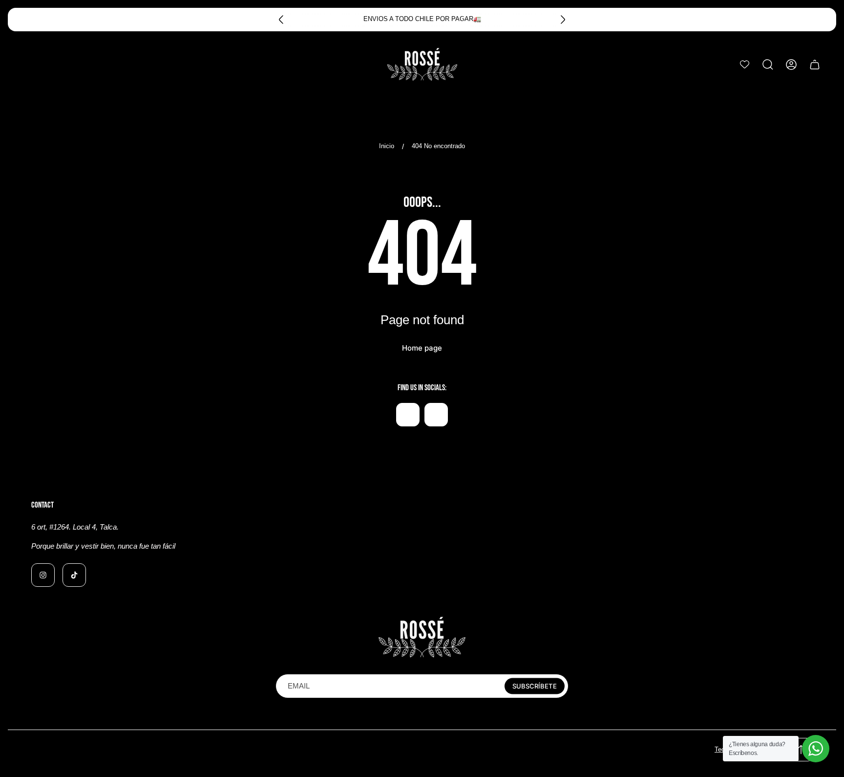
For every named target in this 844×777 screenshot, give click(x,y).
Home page (422, 348)
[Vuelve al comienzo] (801, 749)
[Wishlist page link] (744, 64)
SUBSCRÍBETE (534, 686)
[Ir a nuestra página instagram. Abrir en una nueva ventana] (408, 414)
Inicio (386, 146)
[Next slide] (563, 19)
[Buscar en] (768, 64)
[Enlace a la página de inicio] (422, 637)
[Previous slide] (281, 19)
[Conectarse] (791, 64)
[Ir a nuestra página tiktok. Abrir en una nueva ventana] (436, 414)
